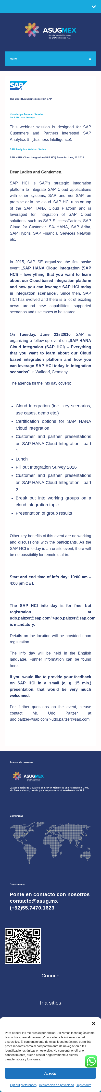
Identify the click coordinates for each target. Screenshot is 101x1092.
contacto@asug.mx (34, 901)
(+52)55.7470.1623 (32, 907)
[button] (93, 1023)
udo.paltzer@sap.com (30, 618)
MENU (13, 58)
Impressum (83, 1085)
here (14, 666)
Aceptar (50, 1073)
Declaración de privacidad (56, 1085)
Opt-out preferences (23, 1085)
